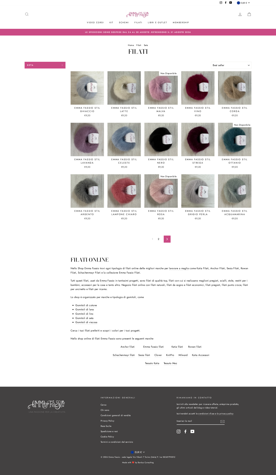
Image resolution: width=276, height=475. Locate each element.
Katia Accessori (200, 355)
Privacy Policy (107, 420)
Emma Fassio (107, 280)
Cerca (104, 404)
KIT (111, 22)
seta (30, 65)
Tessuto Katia (152, 363)
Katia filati (177, 347)
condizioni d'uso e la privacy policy (215, 413)
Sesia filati (144, 355)
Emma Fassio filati (153, 347)
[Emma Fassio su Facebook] (185, 431)
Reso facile (106, 426)
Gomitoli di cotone (86, 305)
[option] (138, 32)
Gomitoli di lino (84, 314)
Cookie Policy (107, 436)
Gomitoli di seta (84, 318)
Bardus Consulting (146, 462)
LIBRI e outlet (157, 22)
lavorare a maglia (179, 268)
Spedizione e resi (109, 431)
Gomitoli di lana (84, 309)
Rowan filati (195, 347)
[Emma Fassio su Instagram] (178, 431)
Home (131, 45)
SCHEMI (124, 22)
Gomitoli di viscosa (86, 322)
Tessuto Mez (170, 363)
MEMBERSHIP (181, 22)
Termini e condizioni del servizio (117, 441)
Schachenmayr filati (124, 355)
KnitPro (170, 355)
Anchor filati (128, 347)
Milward (183, 355)
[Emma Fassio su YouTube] (192, 431)
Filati (138, 22)
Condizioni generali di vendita (116, 415)
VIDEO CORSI (95, 22)
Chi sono (105, 410)
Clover (158, 355)
